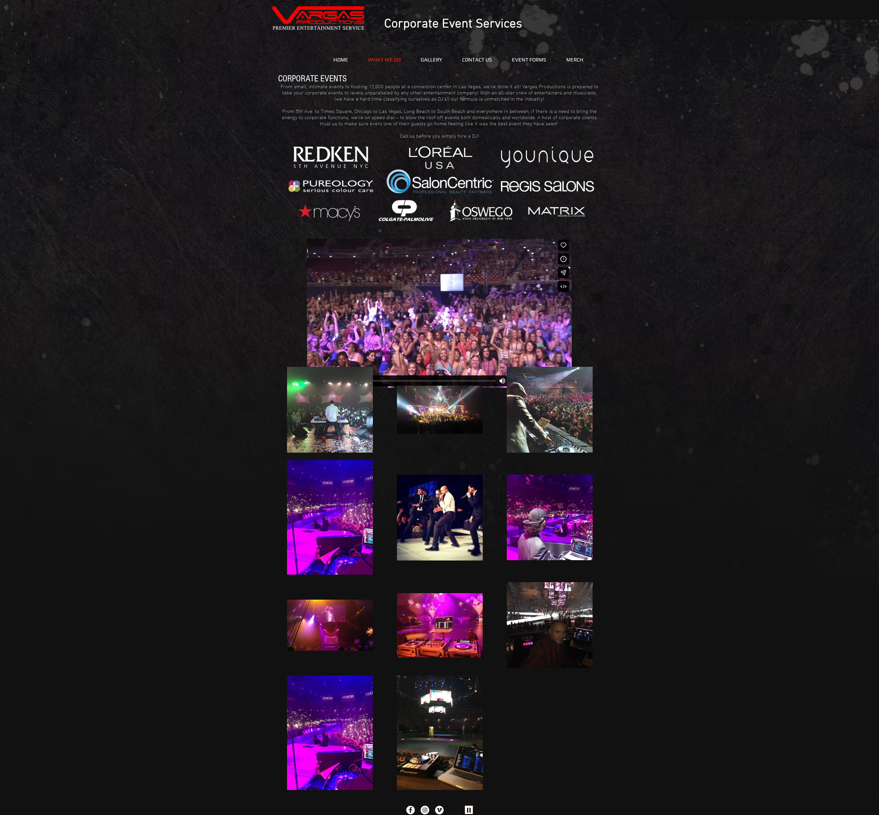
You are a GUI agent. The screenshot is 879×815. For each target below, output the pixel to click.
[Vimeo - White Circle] (439, 810)
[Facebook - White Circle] (410, 810)
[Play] (469, 810)
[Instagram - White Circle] (425, 810)
